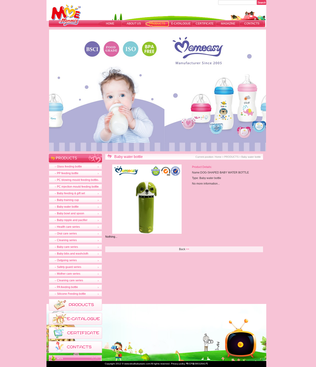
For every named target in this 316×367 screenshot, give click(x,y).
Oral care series (67, 233)
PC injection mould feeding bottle (78, 186)
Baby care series (67, 247)
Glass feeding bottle (69, 166)
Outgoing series (67, 260)
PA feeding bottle (67, 287)
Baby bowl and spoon (70, 213)
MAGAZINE (228, 23)
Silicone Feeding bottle (71, 293)
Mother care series (68, 273)
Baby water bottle (68, 206)
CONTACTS (251, 23)
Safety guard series (69, 267)
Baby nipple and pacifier (72, 220)
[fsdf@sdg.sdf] (75, 360)
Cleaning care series (70, 280)
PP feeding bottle (67, 173)
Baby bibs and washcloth (72, 253)
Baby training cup (68, 200)
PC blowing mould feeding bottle (77, 180)
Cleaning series (67, 240)
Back (182, 249)
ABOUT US (134, 23)
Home (110, 23)
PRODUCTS (157, 23)
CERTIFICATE (205, 23)
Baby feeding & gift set (71, 193)
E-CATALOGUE (181, 23)
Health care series (68, 226)
